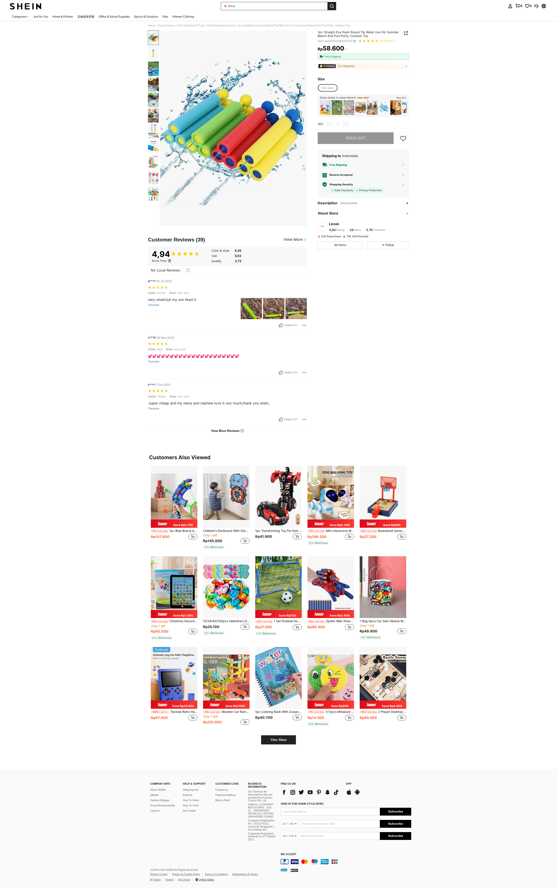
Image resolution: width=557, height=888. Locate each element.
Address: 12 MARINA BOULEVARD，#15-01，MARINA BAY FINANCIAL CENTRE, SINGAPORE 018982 (261, 810)
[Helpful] (281, 325)
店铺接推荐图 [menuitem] (85, 16)
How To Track (191, 805)
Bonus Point (222, 800)
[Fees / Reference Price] (346, 49)
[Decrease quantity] (329, 124)
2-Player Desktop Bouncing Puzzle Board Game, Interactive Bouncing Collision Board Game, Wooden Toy (383, 712)
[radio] (327, 88)
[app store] (349, 794)
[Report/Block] (304, 325)
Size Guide (189, 810)
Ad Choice (184, 879)
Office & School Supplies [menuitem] (114, 16)
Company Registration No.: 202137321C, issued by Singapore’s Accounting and (261, 825)
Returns (187, 795)
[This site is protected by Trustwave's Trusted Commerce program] (284, 870)
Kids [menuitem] (165, 16)
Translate (153, 305)
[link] (518, 5)
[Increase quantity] (346, 124)
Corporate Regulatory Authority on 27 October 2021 (262, 836)
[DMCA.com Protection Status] (294, 870)
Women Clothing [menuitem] (183, 16)
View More (278, 740)
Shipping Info (190, 789)
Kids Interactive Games (221, 25)
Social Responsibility (162, 805)
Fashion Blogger (160, 800)
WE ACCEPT (288, 854)
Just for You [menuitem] (41, 16)
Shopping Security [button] (341, 184)
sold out (356, 138)
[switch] (186, 270)
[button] (536, 6)
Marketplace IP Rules (245, 874)
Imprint (169, 879)
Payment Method (225, 795)
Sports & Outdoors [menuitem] (146, 16)
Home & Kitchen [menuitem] (62, 16)
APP (348, 783)
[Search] (331, 6)
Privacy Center (159, 874)
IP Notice (155, 879)
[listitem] (325, 107)
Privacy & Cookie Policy (186, 874)
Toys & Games (166, 25)
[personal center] (510, 6)
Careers (155, 810)
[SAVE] (403, 138)
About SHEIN (158, 789)
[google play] (357, 794)
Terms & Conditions (216, 874)
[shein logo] (25, 6)
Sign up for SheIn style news (302, 803)
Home (151, 25)
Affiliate (154, 795)
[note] (174, 523)
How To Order (191, 800)
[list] (311, 792)
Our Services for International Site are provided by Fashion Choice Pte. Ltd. (260, 796)
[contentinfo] (346, 861)
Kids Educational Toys (191, 25)
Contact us (221, 789)
